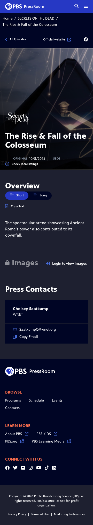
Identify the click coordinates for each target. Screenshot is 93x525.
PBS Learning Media (48, 441)
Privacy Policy (17, 514)
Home (8, 18)
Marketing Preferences (69, 514)
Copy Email (28, 337)
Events (57, 400)
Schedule (36, 400)
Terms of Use (40, 514)
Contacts (12, 408)
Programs (13, 400)
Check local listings (25, 164)
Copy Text (17, 206)
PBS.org (11, 441)
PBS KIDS (43, 434)
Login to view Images (69, 263)
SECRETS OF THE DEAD (36, 18)
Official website (54, 39)
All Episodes (18, 39)
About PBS (13, 434)
